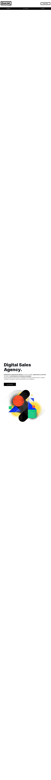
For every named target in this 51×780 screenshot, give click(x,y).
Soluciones (25, 8)
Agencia (42, 8)
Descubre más (10, 384)
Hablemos (45, 3)
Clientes (8, 8)
